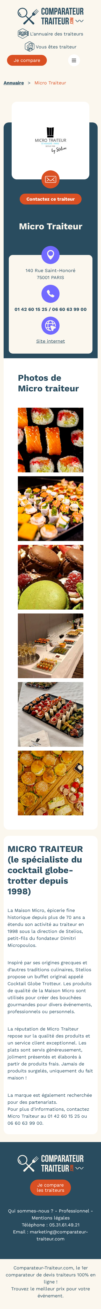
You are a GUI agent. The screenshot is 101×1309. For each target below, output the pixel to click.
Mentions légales (51, 1217)
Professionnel (74, 1210)
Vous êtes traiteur (56, 46)
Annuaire (14, 82)
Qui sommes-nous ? (30, 1210)
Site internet (50, 341)
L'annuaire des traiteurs (56, 33)
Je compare (27, 60)
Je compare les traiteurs (50, 1187)
